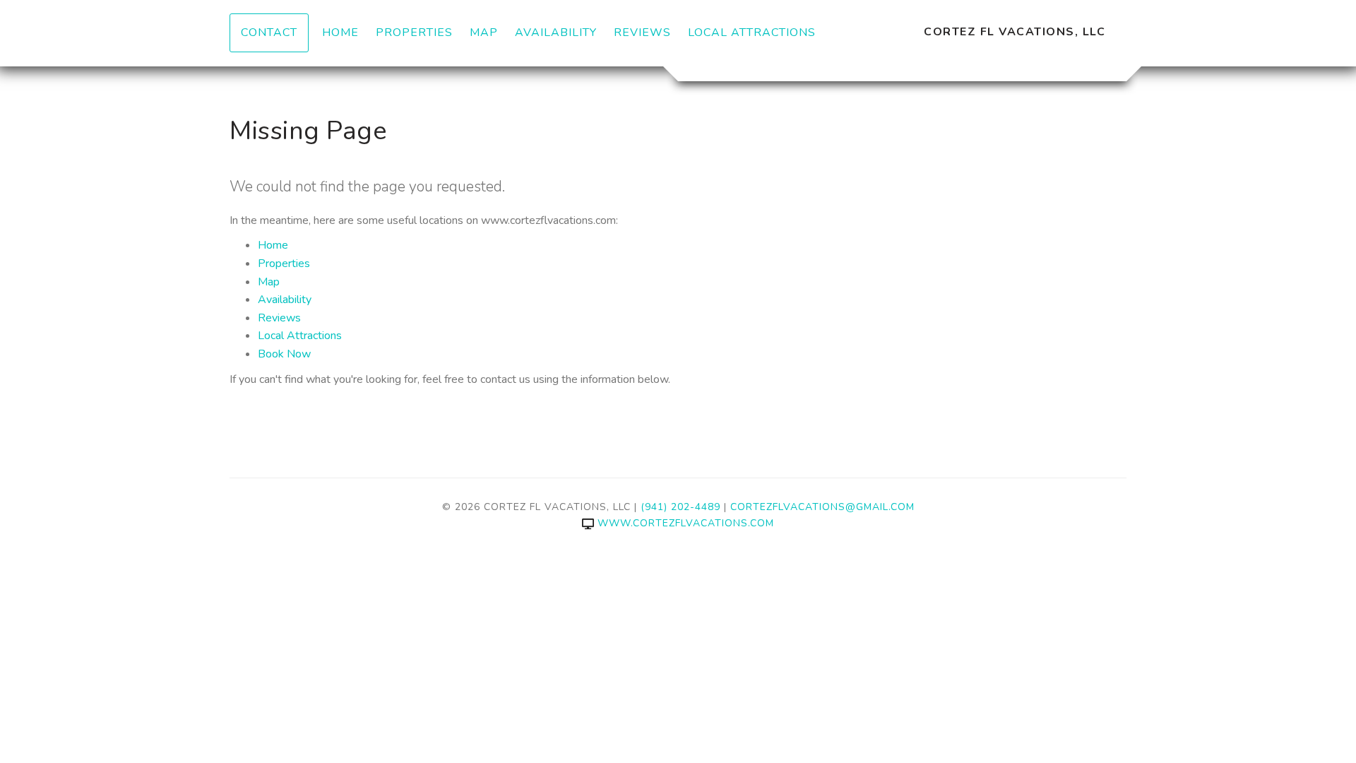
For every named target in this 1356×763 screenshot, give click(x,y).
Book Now (284, 354)
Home (340, 32)
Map (484, 32)
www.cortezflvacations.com (685, 523)
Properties (414, 32)
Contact (269, 32)
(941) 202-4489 (680, 507)
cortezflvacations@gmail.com (822, 507)
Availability (556, 32)
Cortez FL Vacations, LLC (1014, 32)
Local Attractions (752, 32)
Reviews (642, 32)
